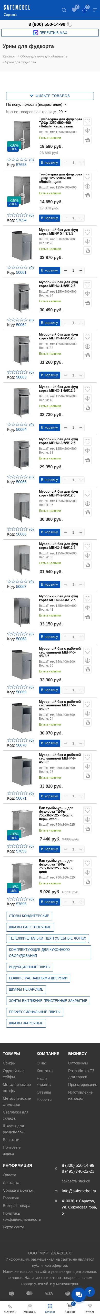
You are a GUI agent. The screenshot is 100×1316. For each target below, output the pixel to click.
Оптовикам (78, 1063)
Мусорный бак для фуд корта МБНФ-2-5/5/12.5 (58, 441)
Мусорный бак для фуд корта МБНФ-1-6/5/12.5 (58, 336)
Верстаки (11, 1139)
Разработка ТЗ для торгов (81, 1074)
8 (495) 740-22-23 (78, 1171)
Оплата (9, 1175)
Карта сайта (13, 1227)
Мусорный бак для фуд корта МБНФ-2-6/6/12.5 (58, 545)
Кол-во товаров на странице (31, 112)
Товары (11, 1053)
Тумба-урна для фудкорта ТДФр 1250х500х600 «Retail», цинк (60, 178)
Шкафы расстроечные (30, 927)
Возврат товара (16, 1205)
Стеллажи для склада (15, 1115)
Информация (17, 1165)
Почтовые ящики (12, 1150)
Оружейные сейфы (13, 1074)
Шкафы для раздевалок (13, 1129)
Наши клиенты (44, 1081)
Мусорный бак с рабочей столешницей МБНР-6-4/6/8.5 (60, 705)
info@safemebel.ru (79, 1191)
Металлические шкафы (17, 1087)
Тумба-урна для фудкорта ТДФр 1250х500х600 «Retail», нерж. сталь (60, 122)
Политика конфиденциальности (22, 1216)
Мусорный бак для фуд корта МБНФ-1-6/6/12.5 (58, 388)
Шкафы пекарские (26, 989)
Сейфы (9, 1063)
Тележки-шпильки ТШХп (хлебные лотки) (47, 938)
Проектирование (82, 1084)
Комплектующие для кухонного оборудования (39, 953)
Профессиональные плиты (35, 1012)
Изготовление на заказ (80, 1095)
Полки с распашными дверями (38, 978)
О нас (42, 1063)
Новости (44, 1100)
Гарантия (11, 1198)
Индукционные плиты (30, 967)
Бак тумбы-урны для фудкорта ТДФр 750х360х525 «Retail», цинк (56, 866)
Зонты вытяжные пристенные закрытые (48, 1001)
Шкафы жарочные (26, 1023)
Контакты (45, 1071)
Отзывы (44, 1092)
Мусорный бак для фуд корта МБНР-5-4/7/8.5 (58, 231)
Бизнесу (77, 1053)
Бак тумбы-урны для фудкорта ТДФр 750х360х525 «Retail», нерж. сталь (56, 813)
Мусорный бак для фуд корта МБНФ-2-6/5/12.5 (58, 493)
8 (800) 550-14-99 (46, 24)
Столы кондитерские (29, 916)
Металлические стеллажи (17, 1101)
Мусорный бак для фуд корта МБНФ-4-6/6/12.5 (58, 598)
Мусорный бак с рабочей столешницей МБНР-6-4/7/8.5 (60, 758)
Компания (48, 1053)
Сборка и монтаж (18, 1190)
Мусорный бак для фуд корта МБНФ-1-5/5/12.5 (58, 284)
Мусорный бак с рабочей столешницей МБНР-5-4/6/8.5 (60, 652)
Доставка (11, 1182)
